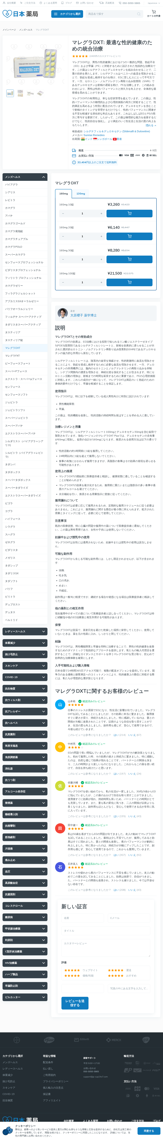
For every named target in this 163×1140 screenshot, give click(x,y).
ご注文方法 (29, 3)
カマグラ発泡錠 (14, 231)
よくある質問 (50, 3)
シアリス (10, 192)
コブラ (9, 511)
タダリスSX (11, 573)
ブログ (68, 3)
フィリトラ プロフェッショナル (23, 278)
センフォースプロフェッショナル (24, 262)
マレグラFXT (12, 356)
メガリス (10, 558)
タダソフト (11, 581)
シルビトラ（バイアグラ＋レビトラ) (24, 454)
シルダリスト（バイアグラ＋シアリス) (24, 443)
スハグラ (10, 534)
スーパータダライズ (16, 488)
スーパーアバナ (14, 426)
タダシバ (10, 464)
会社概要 (11, 3)
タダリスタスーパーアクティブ (23, 324)
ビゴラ (9, 503)
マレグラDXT (12, 348)
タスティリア (12, 332)
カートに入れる (129, 213)
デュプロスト (12, 604)
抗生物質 (8, 1100)
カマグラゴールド (15, 223)
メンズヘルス (25, 29)
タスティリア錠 (14, 340)
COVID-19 (9, 1094)
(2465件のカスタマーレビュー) (104, 56)
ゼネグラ (10, 542)
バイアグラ (11, 184)
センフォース (12, 387)
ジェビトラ (11, 402)
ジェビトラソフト (15, 410)
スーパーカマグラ (15, 254)
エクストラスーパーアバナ (20, 433)
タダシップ (11, 565)
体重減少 (8, 1075)
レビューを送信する (75, 1003)
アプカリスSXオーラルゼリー (22, 301)
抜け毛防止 (9, 1081)
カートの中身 (153, 15)
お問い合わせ (87, 3)
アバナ (9, 215)
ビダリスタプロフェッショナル (23, 270)
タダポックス (12, 472)
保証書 (47, 1094)
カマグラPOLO (13, 247)
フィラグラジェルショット (20, 293)
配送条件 (48, 1062)
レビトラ (10, 200)
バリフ (9, 589)
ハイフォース (12, 519)
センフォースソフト (16, 394)
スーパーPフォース (16, 371)
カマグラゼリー (14, 286)
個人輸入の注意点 (53, 1088)
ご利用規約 (49, 1075)
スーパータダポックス (18, 480)
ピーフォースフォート (18, 363)
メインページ (9, 29)
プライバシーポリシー (55, 1081)
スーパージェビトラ (16, 418)
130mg (80, 193)
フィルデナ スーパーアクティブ (23, 317)
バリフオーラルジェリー (19, 309)
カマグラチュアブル (16, 239)
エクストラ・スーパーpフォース (23, 379)
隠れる (149, 125)
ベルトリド (11, 620)
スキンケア (9, 1088)
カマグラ (10, 208)
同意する (149, 1131)
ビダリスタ (11, 550)
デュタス (10, 612)
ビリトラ (10, 596)
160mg (63, 193)
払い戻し (48, 1068)
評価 (64, 962)
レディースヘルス (13, 1068)
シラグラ (10, 526)
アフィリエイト (52, 1100)
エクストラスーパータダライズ (23, 495)
